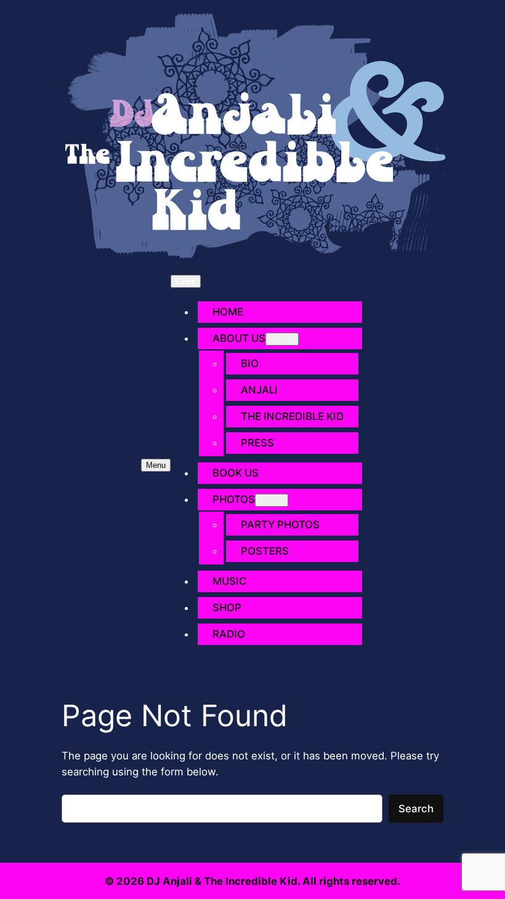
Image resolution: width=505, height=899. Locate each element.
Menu (156, 465)
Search (416, 808)
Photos (233, 499)
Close (186, 281)
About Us (238, 338)
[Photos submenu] (271, 500)
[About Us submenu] (282, 339)
